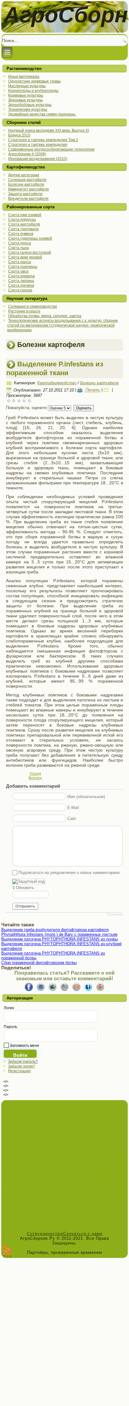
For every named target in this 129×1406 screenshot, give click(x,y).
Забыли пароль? (23, 1061)
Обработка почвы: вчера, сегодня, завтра (44, 316)
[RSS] (7, 1252)
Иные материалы (23, 76)
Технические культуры (27, 109)
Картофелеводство (56, 383)
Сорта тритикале (23, 229)
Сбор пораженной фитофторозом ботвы (39, 962)
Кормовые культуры (25, 95)
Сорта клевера (21, 276)
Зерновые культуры (25, 100)
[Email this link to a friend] (107, 390)
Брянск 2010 (19, 135)
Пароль (10, 1027)
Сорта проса (19, 243)
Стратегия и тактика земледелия (37, 144)
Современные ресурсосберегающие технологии (51, 149)
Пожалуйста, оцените (26, 407)
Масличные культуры (27, 86)
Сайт (71, 818)
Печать (92, 390)
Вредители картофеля (28, 198)
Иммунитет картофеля (28, 189)
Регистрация (19, 1071)
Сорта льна (18, 248)
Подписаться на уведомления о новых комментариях (69, 872)
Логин (9, 1008)
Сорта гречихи (21, 285)
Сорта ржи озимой (24, 215)
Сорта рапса (19, 262)
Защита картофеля (25, 194)
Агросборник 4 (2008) (27, 154)
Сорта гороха (20, 290)
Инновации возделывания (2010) (37, 159)
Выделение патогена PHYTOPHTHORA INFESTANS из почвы (59, 939)
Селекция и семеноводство (32, 306)
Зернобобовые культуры (30, 105)
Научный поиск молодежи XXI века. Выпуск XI (48, 130)
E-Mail (73, 807)
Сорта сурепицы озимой (30, 238)
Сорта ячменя (21, 234)
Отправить (25, 906)
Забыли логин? (21, 1066)
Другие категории (23, 175)
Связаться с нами (83, 1233)
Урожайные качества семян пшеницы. (42, 114)
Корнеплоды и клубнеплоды (33, 90)
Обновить (25, 887)
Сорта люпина (21, 281)
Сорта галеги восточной (29, 252)
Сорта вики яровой (25, 257)
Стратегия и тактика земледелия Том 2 (43, 140)
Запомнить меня (24, 1045)
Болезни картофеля (26, 184)
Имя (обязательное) (86, 796)
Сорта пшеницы (22, 266)
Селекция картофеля (27, 180)
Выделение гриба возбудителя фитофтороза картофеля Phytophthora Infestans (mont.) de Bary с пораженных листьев (59, 932)
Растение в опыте (24, 311)
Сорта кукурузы (22, 219)
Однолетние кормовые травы (34, 81)
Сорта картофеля (24, 224)
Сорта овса (18, 271)
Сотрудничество (44, 1233)
